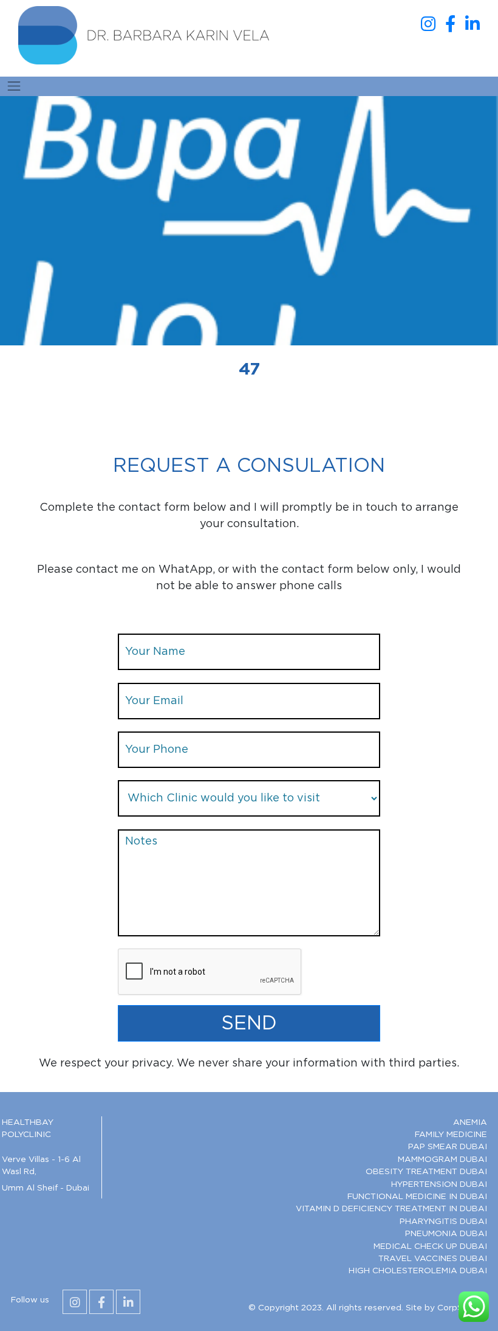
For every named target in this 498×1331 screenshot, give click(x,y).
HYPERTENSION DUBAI (439, 1184)
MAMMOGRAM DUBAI (442, 1159)
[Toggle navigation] (14, 86)
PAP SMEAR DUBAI (447, 1147)
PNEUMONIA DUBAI (446, 1233)
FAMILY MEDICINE (451, 1134)
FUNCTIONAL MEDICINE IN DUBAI (417, 1196)
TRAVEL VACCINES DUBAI (432, 1258)
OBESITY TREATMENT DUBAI (426, 1171)
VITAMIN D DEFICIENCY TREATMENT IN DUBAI (391, 1209)
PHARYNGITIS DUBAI (443, 1221)
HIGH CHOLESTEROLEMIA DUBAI (418, 1271)
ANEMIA (470, 1122)
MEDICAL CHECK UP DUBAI (430, 1246)
